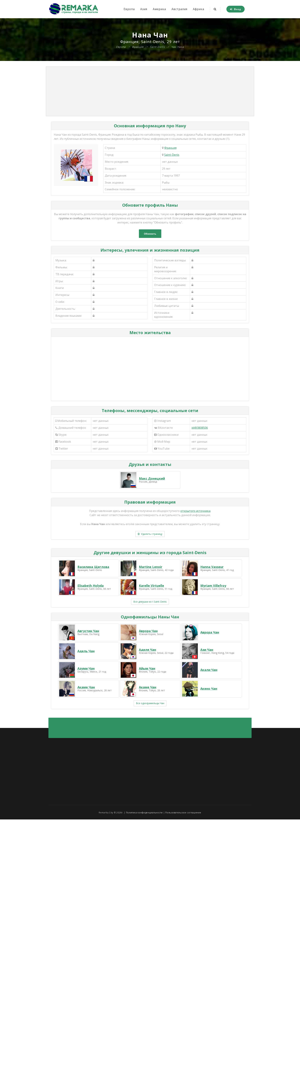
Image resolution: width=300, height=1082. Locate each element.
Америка (159, 9)
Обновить (150, 233)
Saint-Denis (171, 155)
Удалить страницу (151, 534)
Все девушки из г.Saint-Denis (150, 601)
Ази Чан (206, 650)
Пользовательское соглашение (183, 812)
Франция (170, 148)
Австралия (179, 9)
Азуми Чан (86, 668)
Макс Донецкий (152, 478)
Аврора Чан (148, 631)
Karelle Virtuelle (151, 585)
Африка (198, 9)
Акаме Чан (86, 687)
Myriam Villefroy (213, 585)
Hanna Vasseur (212, 567)
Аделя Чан (147, 650)
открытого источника (195, 511)
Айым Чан (147, 668)
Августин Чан (88, 631)
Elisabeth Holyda (90, 585)
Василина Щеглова (93, 567)
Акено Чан (208, 688)
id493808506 (199, 428)
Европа (129, 9)
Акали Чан (208, 670)
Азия (143, 9)
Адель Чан (86, 651)
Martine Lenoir (150, 567)
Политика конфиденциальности (144, 812)
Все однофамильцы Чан (150, 703)
